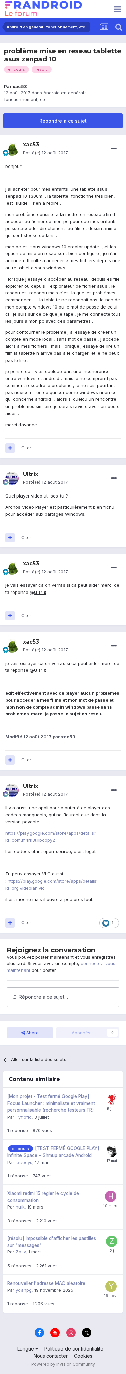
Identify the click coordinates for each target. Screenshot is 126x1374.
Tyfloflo (24, 1117)
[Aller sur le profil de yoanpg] (111, 1286)
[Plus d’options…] (114, 149)
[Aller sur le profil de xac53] (12, 149)
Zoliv (21, 1251)
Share (32, 1032)
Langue (26, 1349)
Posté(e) (45, 152)
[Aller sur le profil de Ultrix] (12, 478)
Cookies (83, 1356)
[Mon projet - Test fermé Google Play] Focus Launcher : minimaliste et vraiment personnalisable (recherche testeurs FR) (51, 1103)
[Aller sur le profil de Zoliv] (111, 1241)
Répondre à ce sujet (63, 121)
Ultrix (40, 592)
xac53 (20, 86)
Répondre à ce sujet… (42, 997)
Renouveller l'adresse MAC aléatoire (46, 1283)
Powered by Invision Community (63, 1364)
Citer (26, 448)
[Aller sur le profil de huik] (110, 1196)
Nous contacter (51, 1356)
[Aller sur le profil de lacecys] (111, 1151)
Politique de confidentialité (73, 1349)
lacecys (24, 1162)
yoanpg (24, 1290)
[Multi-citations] (10, 448)
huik (20, 1207)
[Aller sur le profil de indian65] (111, 1099)
